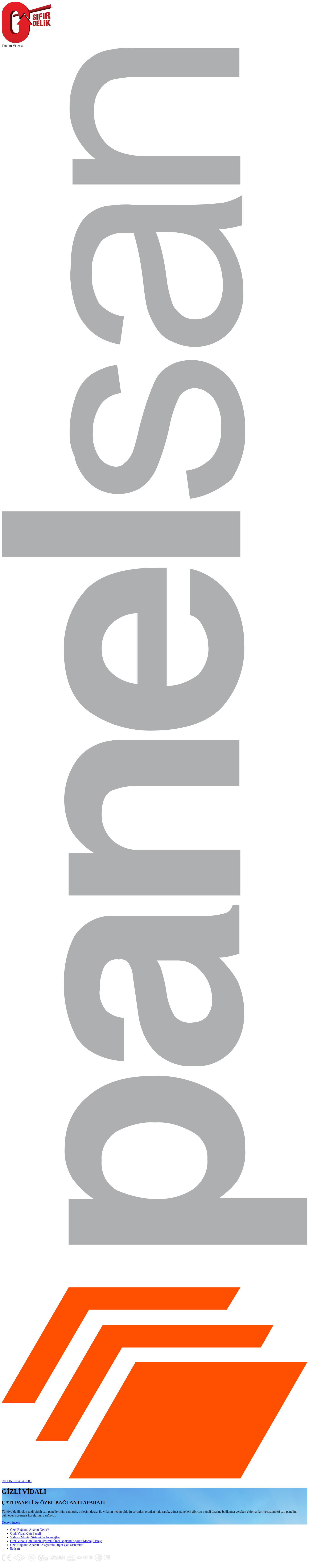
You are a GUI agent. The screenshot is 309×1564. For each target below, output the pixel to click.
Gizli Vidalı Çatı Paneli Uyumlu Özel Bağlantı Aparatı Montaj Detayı (56, 1541)
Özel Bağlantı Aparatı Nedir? (29, 1529)
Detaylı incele (11, 1522)
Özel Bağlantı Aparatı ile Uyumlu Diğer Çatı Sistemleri (46, 1545)
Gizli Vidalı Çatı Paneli (25, 1533)
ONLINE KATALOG (17, 1481)
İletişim (15, 1548)
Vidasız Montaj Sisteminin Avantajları (35, 1537)
